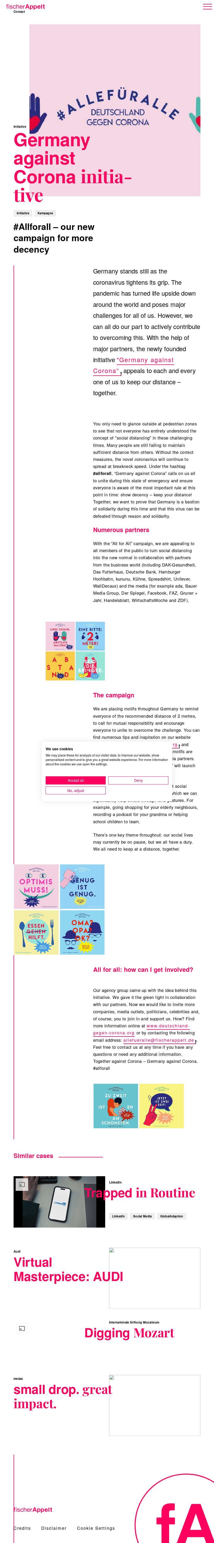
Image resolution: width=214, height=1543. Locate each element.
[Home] (24, 6)
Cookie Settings (96, 1528)
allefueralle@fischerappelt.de (158, 1040)
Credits (22, 1528)
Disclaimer (54, 1528)
